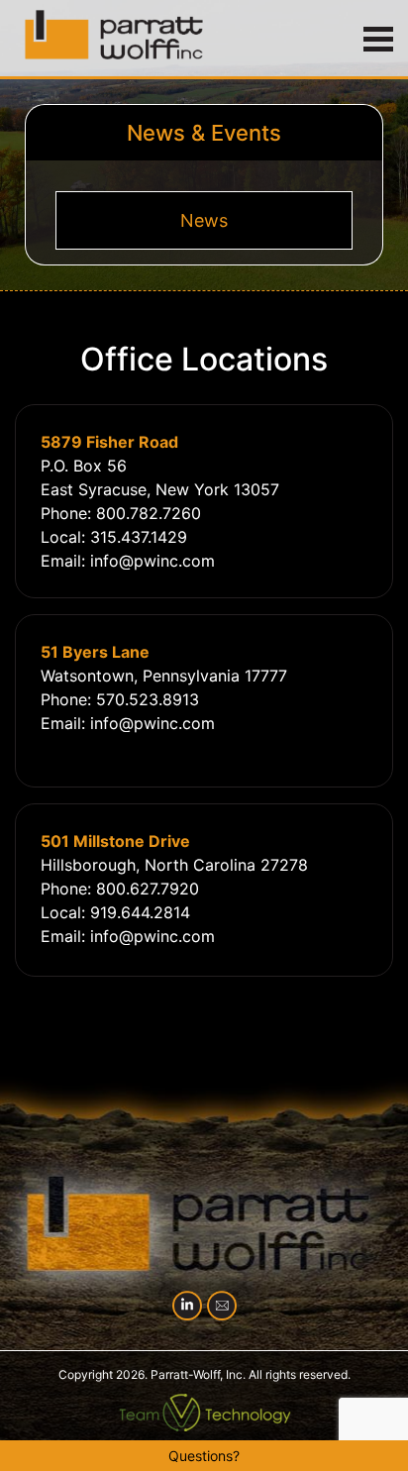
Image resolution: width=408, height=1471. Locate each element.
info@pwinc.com (152, 561)
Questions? (204, 1455)
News (204, 220)
